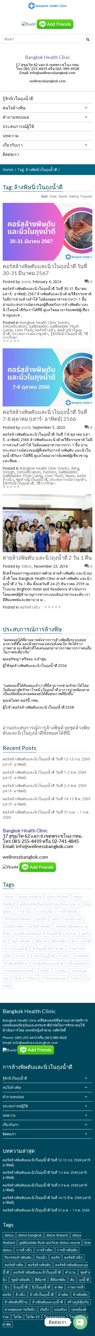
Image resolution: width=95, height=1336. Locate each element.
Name (63, 196)
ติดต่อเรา (9, 1134)
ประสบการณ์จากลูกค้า (30, 333)
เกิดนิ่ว (45, 971)
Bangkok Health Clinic (20, 1020)
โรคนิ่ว (75, 978)
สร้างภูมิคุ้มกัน (78, 963)
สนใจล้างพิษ (12, 1087)
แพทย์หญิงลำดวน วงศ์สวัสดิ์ (45, 1030)
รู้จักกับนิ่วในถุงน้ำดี (66, 333)
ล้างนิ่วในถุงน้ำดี (42, 956)
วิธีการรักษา (45, 483)
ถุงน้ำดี (85, 941)
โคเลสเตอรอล (55, 978)
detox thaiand (57, 896)
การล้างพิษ (45, 911)
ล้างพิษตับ (81, 956)
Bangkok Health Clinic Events (44, 322)
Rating (74, 196)
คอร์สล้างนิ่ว (45, 329)
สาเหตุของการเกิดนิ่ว (19, 971)
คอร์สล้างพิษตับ (39, 926)
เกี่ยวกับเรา (11, 1124)
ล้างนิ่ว (21, 956)
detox (9, 896)
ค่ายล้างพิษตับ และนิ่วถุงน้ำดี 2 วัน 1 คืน (47, 557)
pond (26, 281)
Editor (27, 566)
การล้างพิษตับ (68, 911)
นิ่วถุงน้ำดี (20, 949)
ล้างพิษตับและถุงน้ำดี (47, 963)
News (70, 475)
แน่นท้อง (60, 971)
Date (53, 196)
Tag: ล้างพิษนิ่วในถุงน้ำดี (37, 169)
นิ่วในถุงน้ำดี (41, 949)
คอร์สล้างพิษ (13, 926)
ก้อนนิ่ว (41, 919)
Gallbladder (38, 326)
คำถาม (71, 934)
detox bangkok (30, 896)
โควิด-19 (33, 978)
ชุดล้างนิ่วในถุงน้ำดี (32, 479)
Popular (86, 196)
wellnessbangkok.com (48, 81)
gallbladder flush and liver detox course (50, 904)
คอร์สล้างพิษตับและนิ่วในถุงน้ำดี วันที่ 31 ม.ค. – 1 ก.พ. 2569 (46, 1210)
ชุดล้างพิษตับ (21, 941)
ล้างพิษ (64, 956)
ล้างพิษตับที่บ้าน (16, 963)
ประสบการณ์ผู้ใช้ (15, 1106)
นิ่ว (6, 949)
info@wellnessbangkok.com (35, 1042)
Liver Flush (24, 329)
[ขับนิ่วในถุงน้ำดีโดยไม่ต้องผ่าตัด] (47, 6)
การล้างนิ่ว (24, 911)
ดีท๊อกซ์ (40, 941)
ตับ (73, 941)
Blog (75, 468)
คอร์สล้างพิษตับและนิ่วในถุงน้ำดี (37, 934)
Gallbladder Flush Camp (23, 475)
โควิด (17, 978)
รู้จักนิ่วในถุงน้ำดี (15, 1078)
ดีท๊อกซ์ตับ (58, 941)
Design (9, 471)
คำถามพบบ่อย (13, 1096)
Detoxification (15, 326)
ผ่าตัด (59, 949)
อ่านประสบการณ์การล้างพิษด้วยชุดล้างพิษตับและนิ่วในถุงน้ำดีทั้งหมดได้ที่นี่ (46, 730)
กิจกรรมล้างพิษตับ (17, 919)
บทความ (9, 1115)
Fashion (49, 471)
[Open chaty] (80, 1322)
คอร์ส (56, 919)
